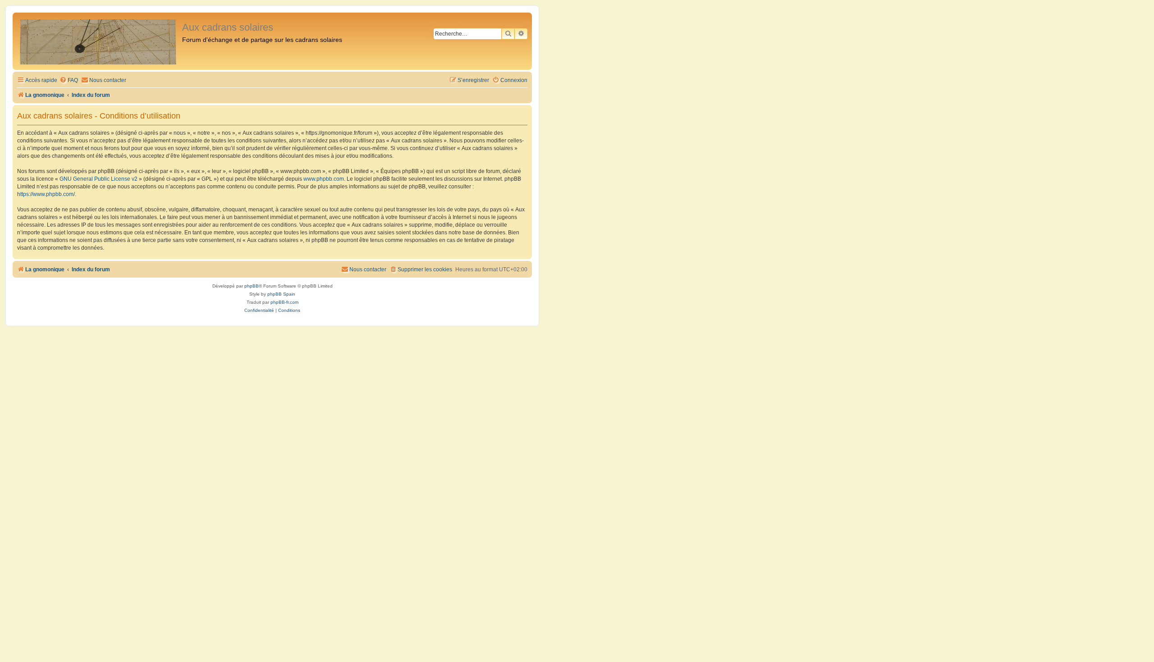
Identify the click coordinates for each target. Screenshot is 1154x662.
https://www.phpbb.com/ (46, 194)
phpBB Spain (281, 294)
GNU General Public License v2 (98, 179)
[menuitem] (69, 80)
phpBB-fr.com (284, 302)
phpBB (251, 285)
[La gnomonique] (98, 41)
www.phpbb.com (323, 179)
